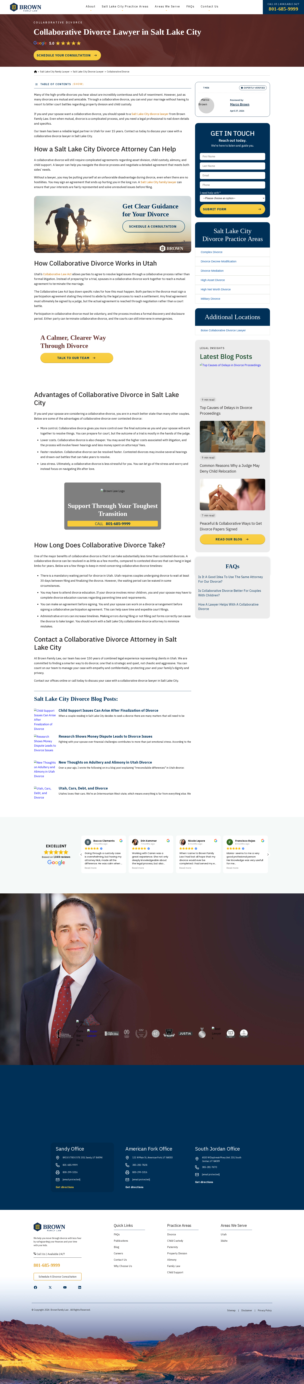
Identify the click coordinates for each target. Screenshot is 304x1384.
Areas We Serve (167, 6)
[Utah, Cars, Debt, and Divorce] (45, 797)
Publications (121, 1240)
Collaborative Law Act (57, 274)
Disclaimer (246, 1310)
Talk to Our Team (73, 358)
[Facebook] (35, 1287)
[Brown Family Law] (25, 7)
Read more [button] (91, 868)
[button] (268, 854)
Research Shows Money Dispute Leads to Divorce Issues (105, 736)
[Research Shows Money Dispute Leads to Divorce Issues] (45, 745)
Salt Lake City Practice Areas (125, 6)
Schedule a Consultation (152, 226)
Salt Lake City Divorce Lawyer (88, 71)
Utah (224, 1234)
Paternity (172, 1247)
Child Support (175, 1272)
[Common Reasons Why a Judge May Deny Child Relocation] (232, 436)
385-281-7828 (139, 1165)
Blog (116, 1247)
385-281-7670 (209, 1167)
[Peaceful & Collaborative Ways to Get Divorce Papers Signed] (232, 494)
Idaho (224, 1240)
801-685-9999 (283, 8)
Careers (118, 1253)
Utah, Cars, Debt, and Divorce (83, 788)
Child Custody (175, 1240)
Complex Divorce (211, 252)
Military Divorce (210, 298)
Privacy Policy (265, 1310)
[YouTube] (65, 1287)
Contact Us (209, 6)
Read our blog (228, 539)
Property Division (177, 1253)
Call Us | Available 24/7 (50, 1254)
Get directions (65, 1187)
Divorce (171, 1234)
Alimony (172, 1259)
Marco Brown (239, 104)
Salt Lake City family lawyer (158, 182)
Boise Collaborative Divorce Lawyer (223, 330)
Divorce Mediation (212, 270)
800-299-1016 (70, 1172)
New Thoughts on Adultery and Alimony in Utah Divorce (105, 762)
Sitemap (231, 1310)
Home (35, 72)
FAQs (190, 6)
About (90, 6)
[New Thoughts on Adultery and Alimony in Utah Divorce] (45, 771)
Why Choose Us (123, 1266)
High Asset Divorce (213, 280)
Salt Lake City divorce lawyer (150, 114)
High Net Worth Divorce (216, 289)
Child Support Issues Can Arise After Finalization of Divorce (108, 710)
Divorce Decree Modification (218, 261)
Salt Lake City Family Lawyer (55, 71)
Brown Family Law (60, 1309)
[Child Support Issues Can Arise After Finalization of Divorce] (45, 720)
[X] (50, 1287)
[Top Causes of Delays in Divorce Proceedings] (232, 379)
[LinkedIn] (80, 1287)
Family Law (173, 1266)
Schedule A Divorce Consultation (58, 1276)
